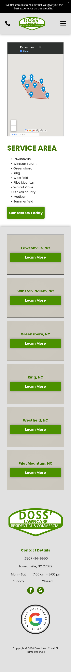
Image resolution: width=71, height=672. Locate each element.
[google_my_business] (40, 591)
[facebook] (30, 591)
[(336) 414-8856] (8, 25)
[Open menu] (63, 24)
